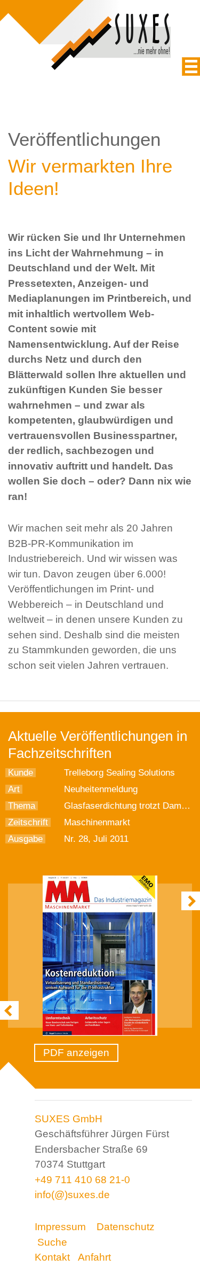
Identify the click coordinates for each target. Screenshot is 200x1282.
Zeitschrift (28, 822)
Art (14, 789)
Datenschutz (126, 1226)
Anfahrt (94, 1257)
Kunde (20, 772)
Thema (21, 805)
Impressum (60, 1226)
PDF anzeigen (76, 1052)
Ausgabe (25, 838)
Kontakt (52, 1257)
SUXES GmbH (68, 1118)
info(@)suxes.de (72, 1194)
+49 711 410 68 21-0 (82, 1179)
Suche (52, 1242)
